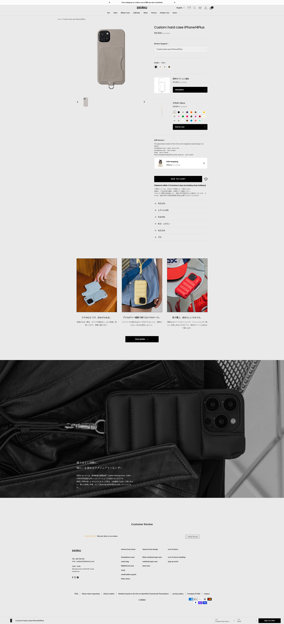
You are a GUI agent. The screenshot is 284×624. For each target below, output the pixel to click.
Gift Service (159, 140)
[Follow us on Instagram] (75, 577)
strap (123, 570)
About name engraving (91, 594)
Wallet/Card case (127, 566)
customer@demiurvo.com (85, 561)
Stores (175, 13)
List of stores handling (176, 557)
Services (154, 13)
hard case (146, 566)
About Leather (108, 594)
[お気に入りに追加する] (205, 179)
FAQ (76, 594)
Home (60, 19)
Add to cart (179, 127)
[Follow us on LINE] (78, 577)
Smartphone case (128, 557)
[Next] (144, 102)
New (108, 13)
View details (140, 339)
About (145, 13)
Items (115, 13)
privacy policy (178, 594)
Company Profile (193, 594)
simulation (179, 90)
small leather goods (128, 574)
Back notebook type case (152, 557)
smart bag (125, 561)
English (179, 8)
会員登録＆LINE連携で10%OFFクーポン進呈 (142, 2)
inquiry (207, 594)
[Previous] (78, 102)
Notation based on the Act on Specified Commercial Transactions (143, 594)
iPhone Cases (125, 13)
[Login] (205, 8)
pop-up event (173, 561)
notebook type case (150, 561)
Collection (136, 13)
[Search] (194, 8)
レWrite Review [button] (192, 537)
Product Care (164, 13)
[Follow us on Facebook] (72, 577)
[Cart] (211, 8)
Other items (125, 579)
